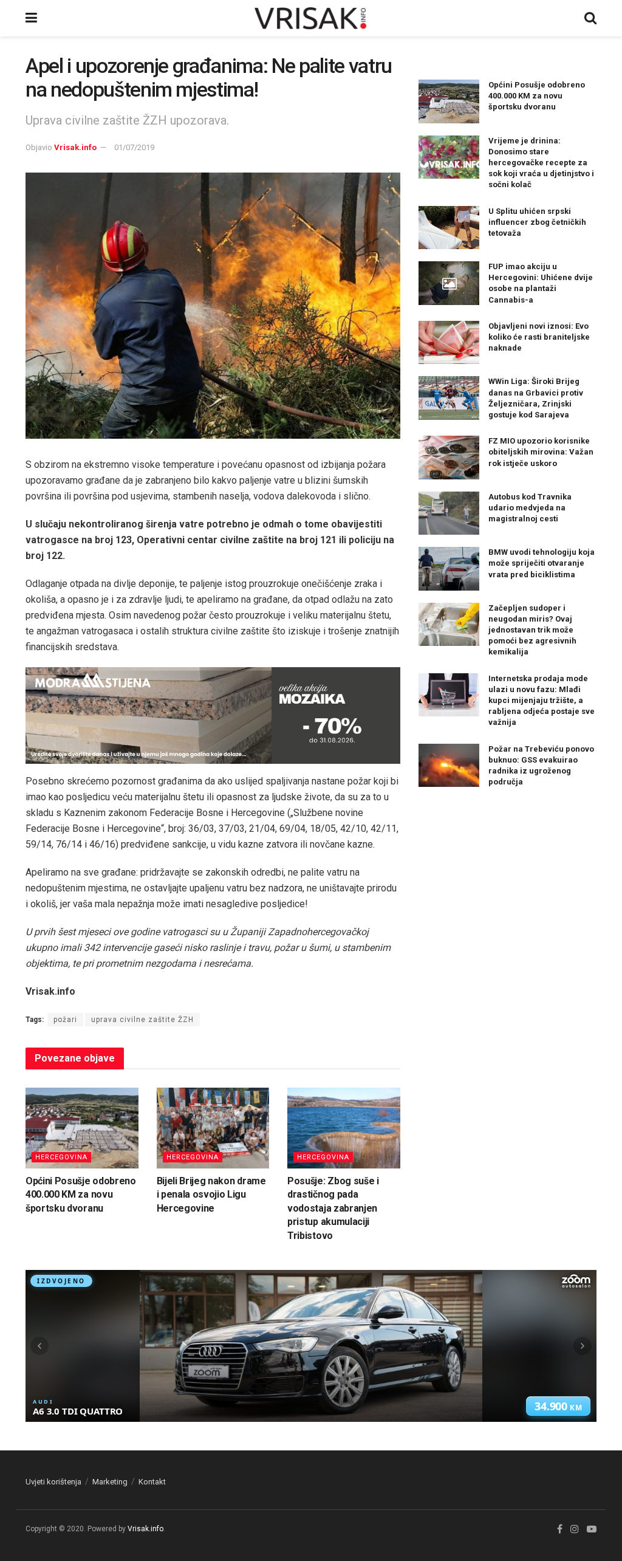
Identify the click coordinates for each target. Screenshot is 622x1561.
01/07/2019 (134, 147)
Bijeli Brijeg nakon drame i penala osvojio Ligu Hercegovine (211, 1194)
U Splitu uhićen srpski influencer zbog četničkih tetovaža (537, 222)
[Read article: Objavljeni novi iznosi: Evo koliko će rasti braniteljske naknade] (449, 343)
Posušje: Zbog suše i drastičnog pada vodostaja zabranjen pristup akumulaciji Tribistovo (333, 1208)
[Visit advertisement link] (213, 715)
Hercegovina (61, 1157)
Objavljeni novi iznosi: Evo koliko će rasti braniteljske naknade (539, 336)
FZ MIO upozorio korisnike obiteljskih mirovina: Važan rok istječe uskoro (540, 451)
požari (65, 1019)
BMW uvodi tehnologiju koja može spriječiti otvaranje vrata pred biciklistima (541, 562)
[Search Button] (590, 18)
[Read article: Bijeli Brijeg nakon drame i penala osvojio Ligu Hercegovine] (213, 1128)
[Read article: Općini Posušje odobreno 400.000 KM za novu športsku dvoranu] (82, 1128)
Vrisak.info (75, 147)
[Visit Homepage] (311, 18)
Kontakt (152, 1481)
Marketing (110, 1481)
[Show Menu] (31, 18)
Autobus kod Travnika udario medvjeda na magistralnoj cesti (530, 507)
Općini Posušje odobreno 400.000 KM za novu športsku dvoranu (81, 1194)
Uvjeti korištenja (53, 1481)
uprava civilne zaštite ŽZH (142, 1019)
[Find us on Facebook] (559, 1529)
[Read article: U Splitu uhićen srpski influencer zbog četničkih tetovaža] (449, 228)
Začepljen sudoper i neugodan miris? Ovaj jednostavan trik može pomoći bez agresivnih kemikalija (532, 630)
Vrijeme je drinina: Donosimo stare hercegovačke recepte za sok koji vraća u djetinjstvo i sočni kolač (541, 163)
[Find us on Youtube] (591, 1529)
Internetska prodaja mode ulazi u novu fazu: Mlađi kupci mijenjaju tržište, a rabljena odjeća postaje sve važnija (541, 700)
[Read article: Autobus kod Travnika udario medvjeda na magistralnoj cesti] (449, 513)
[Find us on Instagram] (574, 1529)
